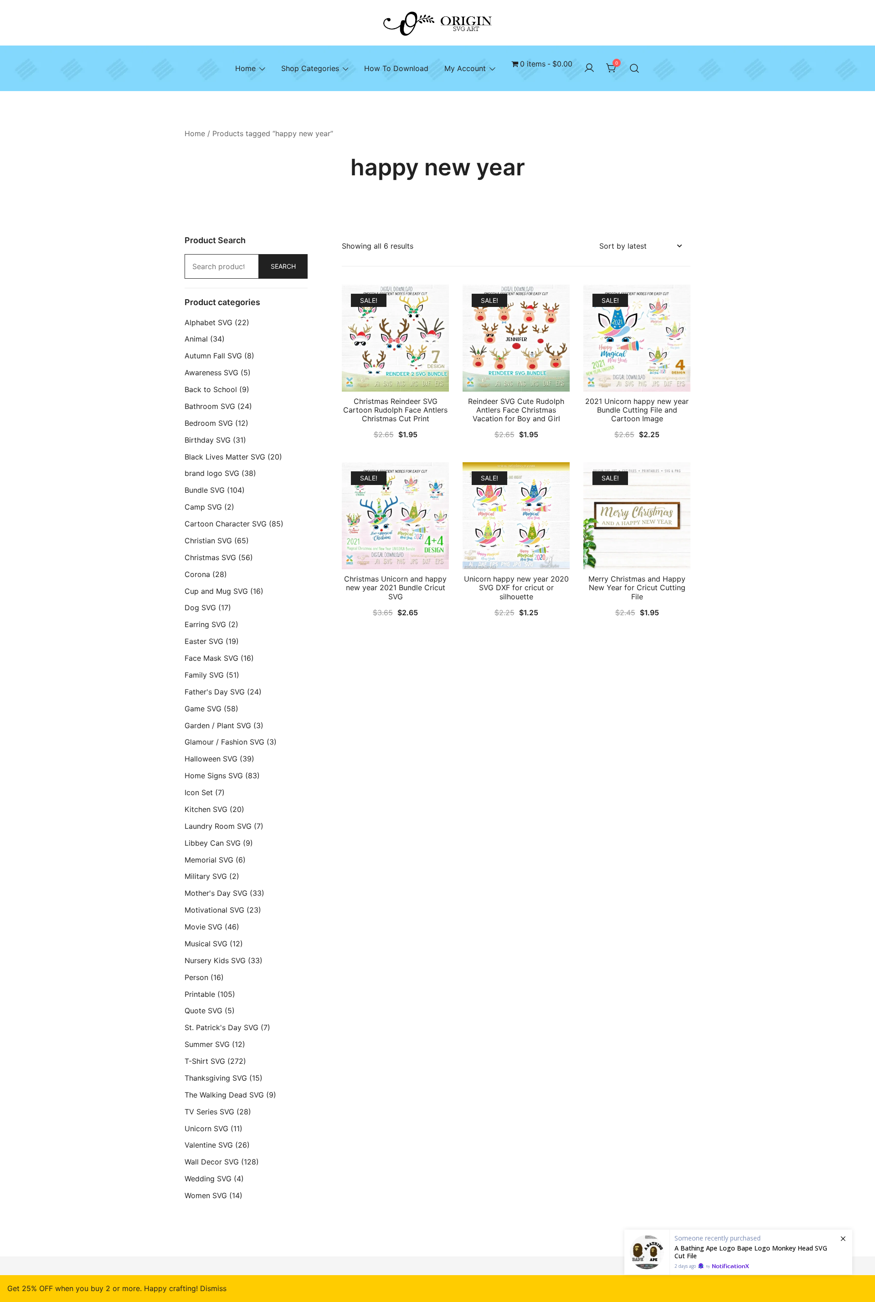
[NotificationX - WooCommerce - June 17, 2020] (738, 1252)
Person (196, 977)
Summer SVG (207, 1044)
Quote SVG (203, 1010)
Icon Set (199, 792)
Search (283, 266)
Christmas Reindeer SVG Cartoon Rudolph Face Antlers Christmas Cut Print (395, 410)
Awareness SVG (211, 372)
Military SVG (206, 876)
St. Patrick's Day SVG (221, 1027)
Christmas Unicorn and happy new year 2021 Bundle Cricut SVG (395, 587)
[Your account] (589, 68)
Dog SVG (200, 607)
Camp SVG (203, 506)
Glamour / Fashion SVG (224, 741)
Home (245, 68)
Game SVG (203, 708)
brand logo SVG (212, 473)
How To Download (396, 68)
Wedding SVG (208, 1178)
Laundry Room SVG (218, 826)
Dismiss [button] (213, 1288)
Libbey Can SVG (213, 843)
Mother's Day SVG (216, 893)
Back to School (211, 389)
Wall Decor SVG (212, 1161)
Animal (196, 338)
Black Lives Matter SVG (225, 456)
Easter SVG (204, 641)
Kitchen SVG (206, 809)
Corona (197, 574)
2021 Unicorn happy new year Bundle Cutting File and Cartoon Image (637, 410)
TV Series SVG (209, 1111)
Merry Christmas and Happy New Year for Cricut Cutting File (636, 587)
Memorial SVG (209, 859)
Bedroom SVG (209, 423)
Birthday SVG (208, 439)
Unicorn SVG (206, 1128)
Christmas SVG (210, 557)
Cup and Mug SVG (216, 591)
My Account (465, 68)
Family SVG (204, 674)
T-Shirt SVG (205, 1061)
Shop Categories (310, 68)
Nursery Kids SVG (215, 960)
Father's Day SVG (215, 691)
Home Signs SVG (214, 775)
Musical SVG (206, 943)
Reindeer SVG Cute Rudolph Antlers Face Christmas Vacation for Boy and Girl (516, 410)
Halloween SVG (211, 758)
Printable (200, 994)
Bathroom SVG (210, 406)
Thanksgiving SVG (216, 1077)
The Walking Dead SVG (224, 1094)
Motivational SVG (214, 909)
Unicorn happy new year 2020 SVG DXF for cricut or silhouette (516, 587)
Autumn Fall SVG (213, 355)
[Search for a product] (634, 68)
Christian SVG (208, 540)
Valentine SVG (209, 1144)
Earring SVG (205, 624)
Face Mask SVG (211, 658)
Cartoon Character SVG (226, 523)
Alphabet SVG (208, 322)
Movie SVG (203, 926)
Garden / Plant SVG (218, 725)
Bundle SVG (205, 490)
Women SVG (206, 1195)
